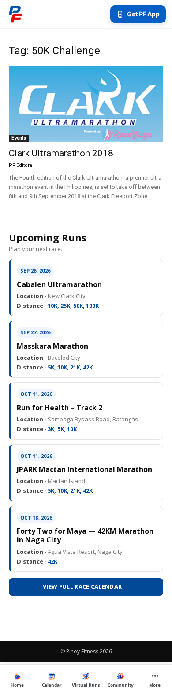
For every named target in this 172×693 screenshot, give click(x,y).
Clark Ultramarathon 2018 (61, 153)
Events (18, 138)
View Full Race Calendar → (86, 586)
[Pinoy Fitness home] (15, 14)
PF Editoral (21, 165)
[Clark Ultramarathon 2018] (86, 104)
